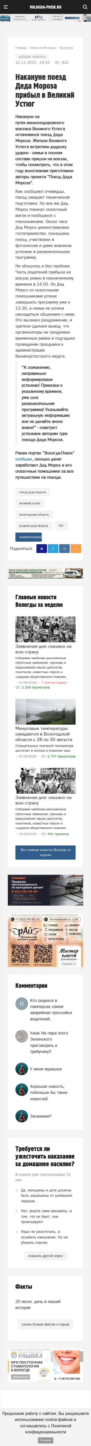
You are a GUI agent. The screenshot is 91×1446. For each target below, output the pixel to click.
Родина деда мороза (33, 525)
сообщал (23, 459)
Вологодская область (34, 514)
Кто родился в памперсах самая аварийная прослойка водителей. (51, 1009)
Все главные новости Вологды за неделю (46, 852)
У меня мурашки (46, 1068)
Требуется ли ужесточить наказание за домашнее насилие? (45, 1156)
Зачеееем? (40, 1116)
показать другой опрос (45, 1256)
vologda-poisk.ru (45, 7)
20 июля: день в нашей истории (37, 1304)
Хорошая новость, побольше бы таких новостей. (48, 1092)
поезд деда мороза (32, 492)
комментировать (30, 537)
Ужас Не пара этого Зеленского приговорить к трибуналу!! (49, 1042)
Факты (23, 1287)
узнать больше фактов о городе (45, 1324)
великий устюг (29, 503)
